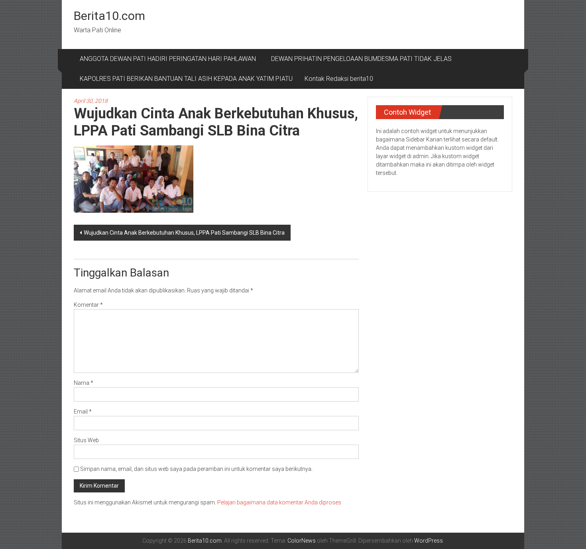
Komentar (88, 305)
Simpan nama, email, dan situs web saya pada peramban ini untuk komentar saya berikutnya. (196, 469)
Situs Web (86, 440)
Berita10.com (109, 16)
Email (83, 411)
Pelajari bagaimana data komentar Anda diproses (279, 502)
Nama (83, 383)
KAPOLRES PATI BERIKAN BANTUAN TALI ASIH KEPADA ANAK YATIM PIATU (186, 78)
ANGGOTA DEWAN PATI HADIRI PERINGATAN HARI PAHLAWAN (169, 59)
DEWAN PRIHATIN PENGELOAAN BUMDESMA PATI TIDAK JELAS (361, 59)
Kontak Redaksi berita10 (339, 78)
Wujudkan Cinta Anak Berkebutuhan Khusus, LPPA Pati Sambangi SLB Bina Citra (184, 232)
